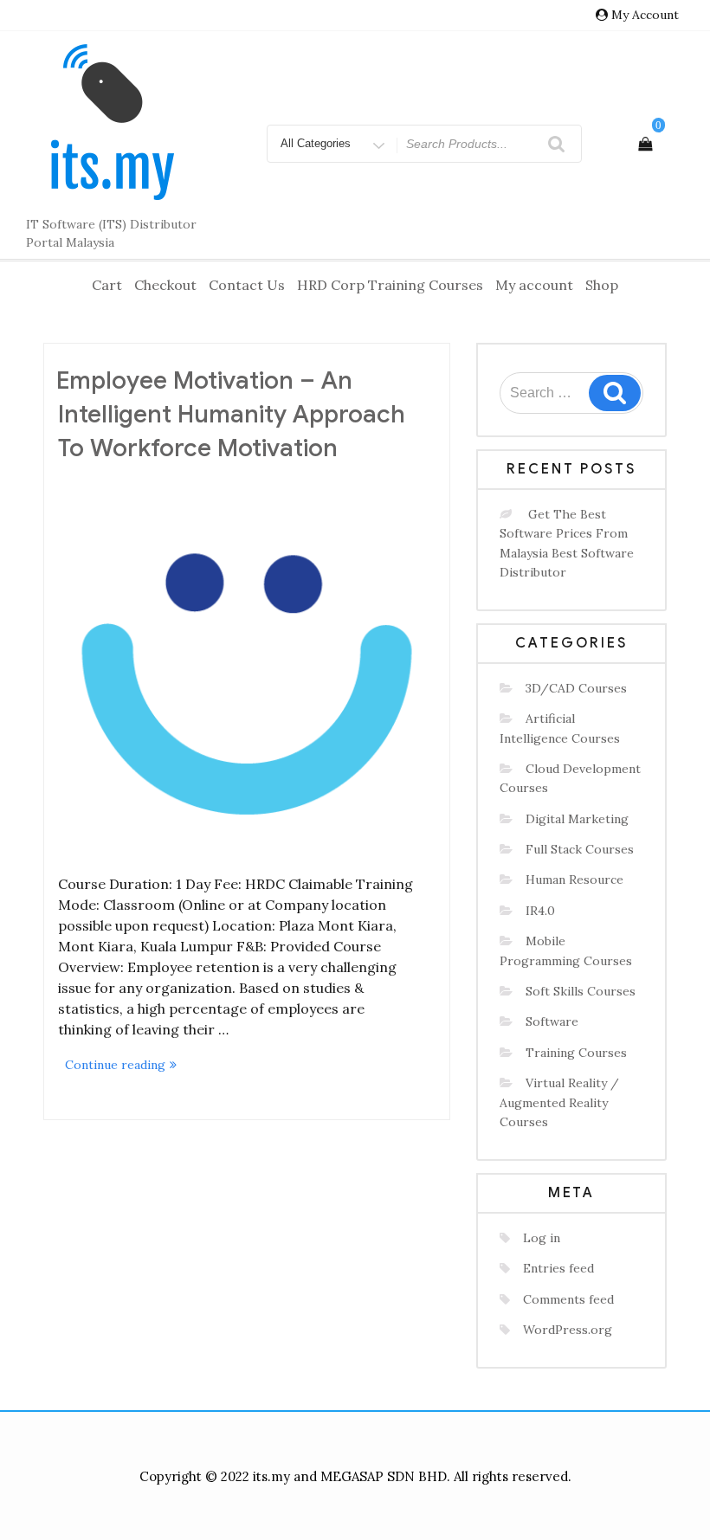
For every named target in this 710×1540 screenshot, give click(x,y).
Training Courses (576, 1052)
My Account (645, 15)
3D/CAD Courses (576, 688)
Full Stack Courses (580, 849)
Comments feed (568, 1299)
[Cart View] (645, 143)
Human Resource (574, 879)
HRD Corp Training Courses (390, 284)
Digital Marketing (577, 819)
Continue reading (124, 1066)
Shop (601, 284)
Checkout (165, 284)
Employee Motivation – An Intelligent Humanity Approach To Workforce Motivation (230, 414)
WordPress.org (567, 1329)
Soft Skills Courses (581, 991)
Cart (107, 284)
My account (534, 284)
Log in (541, 1238)
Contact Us (247, 284)
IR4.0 (540, 910)
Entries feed (558, 1268)
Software (552, 1021)
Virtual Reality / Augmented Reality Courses (559, 1102)
